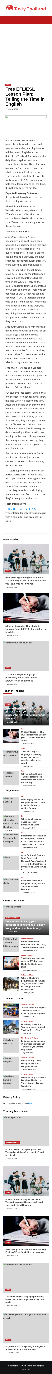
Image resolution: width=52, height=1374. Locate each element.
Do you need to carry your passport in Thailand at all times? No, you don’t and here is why (25, 925)
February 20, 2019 (29, 1069)
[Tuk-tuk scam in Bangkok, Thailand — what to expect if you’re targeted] (11, 1011)
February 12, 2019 (29, 1089)
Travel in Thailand (27, 1004)
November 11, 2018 (30, 873)
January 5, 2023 (28, 992)
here (30, 1103)
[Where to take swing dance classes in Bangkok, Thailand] (11, 822)
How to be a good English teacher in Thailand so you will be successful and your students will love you (25, 580)
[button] (6, 19)
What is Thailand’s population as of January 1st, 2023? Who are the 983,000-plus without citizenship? (33, 984)
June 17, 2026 (12, 932)
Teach (8, 85)
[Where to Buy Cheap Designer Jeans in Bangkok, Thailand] (11, 1064)
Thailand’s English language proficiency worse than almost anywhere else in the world (21, 677)
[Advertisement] (26, 51)
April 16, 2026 (12, 587)
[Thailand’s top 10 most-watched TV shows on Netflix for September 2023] (11, 963)
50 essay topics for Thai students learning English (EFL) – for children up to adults (26, 629)
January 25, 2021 (29, 811)
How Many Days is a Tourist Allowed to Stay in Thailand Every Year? (33, 1027)
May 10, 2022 (27, 1033)
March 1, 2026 (12, 684)
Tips (22, 1038)
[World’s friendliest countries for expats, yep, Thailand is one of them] (11, 944)
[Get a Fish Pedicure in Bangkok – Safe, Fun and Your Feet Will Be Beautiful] (11, 885)
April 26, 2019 (28, 1053)
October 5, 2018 (29, 892)
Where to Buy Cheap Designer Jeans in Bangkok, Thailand (31, 1063)
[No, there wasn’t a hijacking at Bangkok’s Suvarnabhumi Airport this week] (26, 1328)
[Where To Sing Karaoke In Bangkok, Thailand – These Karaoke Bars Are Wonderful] (11, 1082)
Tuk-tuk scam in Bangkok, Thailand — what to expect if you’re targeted (33, 1010)
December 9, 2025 (29, 786)
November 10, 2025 (30, 950)
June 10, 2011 (12, 109)
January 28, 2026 (13, 1352)
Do (22, 796)
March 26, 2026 (12, 635)
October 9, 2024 (29, 1016)
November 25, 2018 (30, 847)
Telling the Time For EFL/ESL (21, 509)
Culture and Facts (12, 918)
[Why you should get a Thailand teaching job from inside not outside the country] (11, 778)
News (8, 1339)
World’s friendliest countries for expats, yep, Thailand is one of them (33, 944)
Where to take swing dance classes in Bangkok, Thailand (31, 822)
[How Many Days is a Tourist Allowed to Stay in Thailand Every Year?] (11, 1027)
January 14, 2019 (29, 828)
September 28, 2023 (30, 970)
